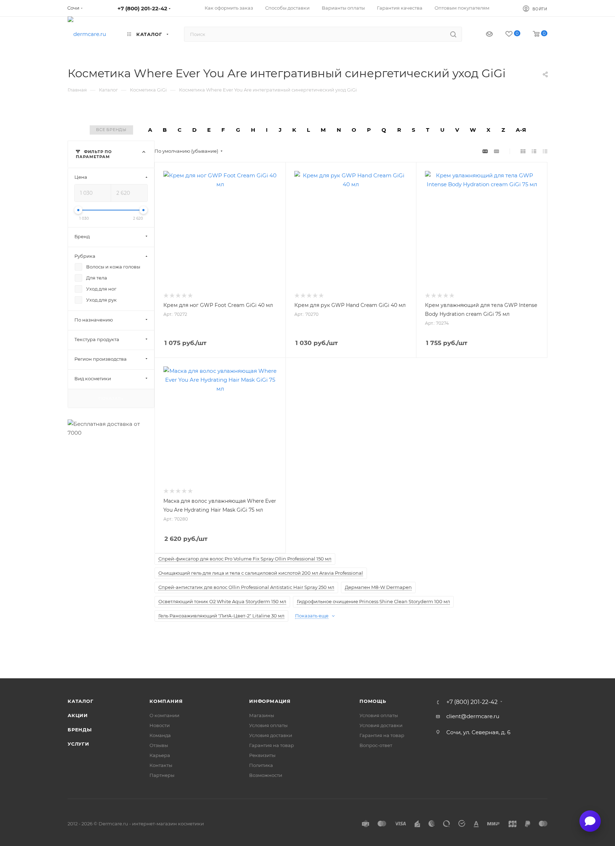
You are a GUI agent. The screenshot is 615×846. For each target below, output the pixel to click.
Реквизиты (262, 755)
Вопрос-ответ (375, 745)
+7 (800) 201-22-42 (142, 8)
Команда (160, 735)
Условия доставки (270, 735)
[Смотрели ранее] (483, 34)
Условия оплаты (268, 725)
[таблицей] (545, 151)
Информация (270, 701)
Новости (159, 725)
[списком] (534, 151)
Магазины (261, 715)
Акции (78, 715)
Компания (166, 701)
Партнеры (161, 775)
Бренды (80, 729)
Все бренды (111, 129)
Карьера (159, 755)
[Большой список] (496, 151)
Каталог (81, 701)
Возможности (265, 775)
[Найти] (453, 34)
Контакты (160, 765)
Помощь (372, 701)
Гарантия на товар (271, 745)
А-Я (521, 129)
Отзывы (158, 745)
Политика (261, 765)
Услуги (78, 744)
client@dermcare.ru (472, 716)
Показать (111, 398)
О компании (164, 715)
